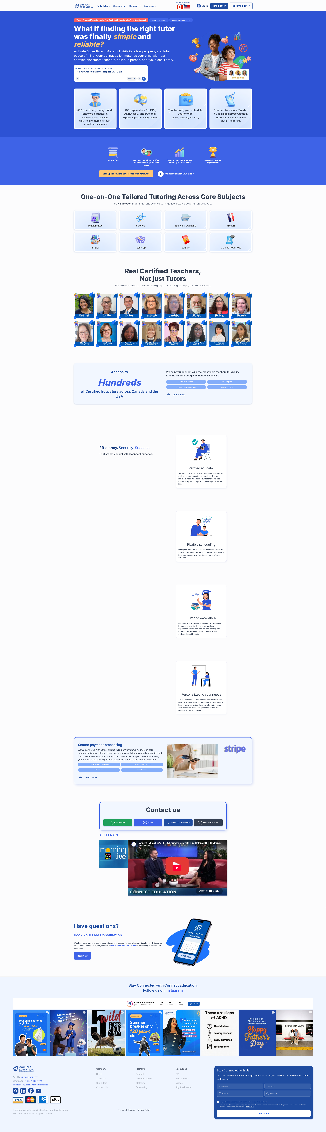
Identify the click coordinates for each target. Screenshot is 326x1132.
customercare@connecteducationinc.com (30, 1085)
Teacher (272, 1093)
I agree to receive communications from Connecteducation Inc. (243, 1102)
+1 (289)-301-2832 (29, 1077)
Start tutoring (119, 6)
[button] (104, 6)
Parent (224, 1093)
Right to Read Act (185, 1087)
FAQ (178, 1074)
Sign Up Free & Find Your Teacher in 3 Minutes (126, 173)
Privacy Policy (144, 1110)
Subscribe (264, 1113)
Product (140, 1074)
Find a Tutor (219, 6)
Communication (144, 1078)
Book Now (82, 956)
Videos (179, 1083)
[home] (83, 6)
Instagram (174, 990)
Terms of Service (126, 1110)
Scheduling (141, 1087)
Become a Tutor (241, 6)
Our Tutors (101, 1083)
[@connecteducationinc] (129, 1003)
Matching (141, 1083)
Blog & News (182, 1078)
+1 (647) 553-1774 (32, 1081)
